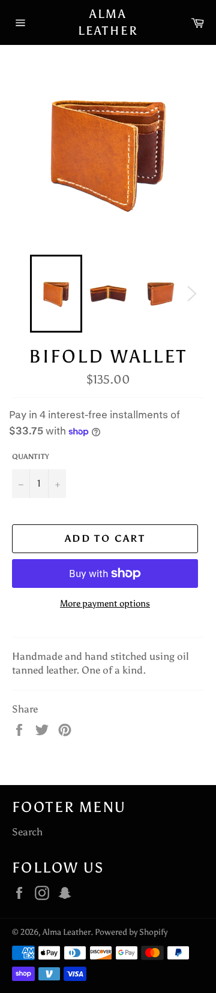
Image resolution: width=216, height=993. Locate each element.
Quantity (30, 456)
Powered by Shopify (131, 932)
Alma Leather (108, 22)
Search (27, 832)
